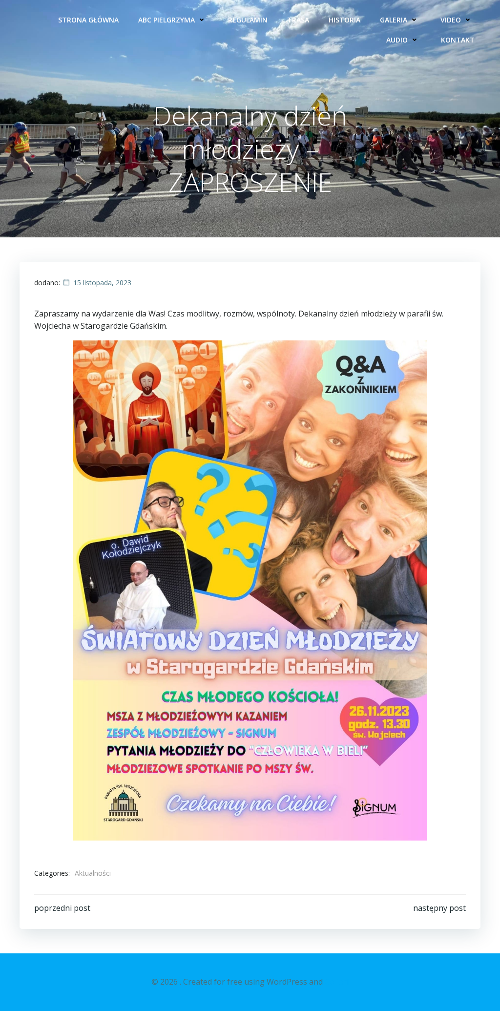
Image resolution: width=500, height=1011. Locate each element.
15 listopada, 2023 (102, 282)
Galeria (393, 19)
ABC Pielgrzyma (166, 19)
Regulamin (248, 19)
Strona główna (88, 19)
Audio (397, 39)
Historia (344, 19)
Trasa (298, 19)
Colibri (337, 981)
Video (450, 19)
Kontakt (458, 39)
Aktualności (93, 873)
